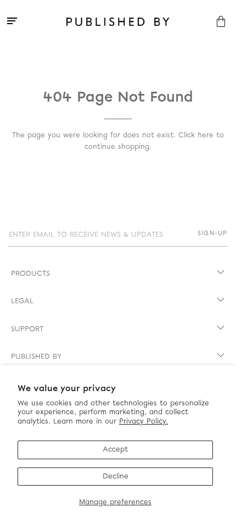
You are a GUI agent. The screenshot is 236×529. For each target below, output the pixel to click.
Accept (115, 450)
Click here (195, 135)
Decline (115, 476)
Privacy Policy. (143, 421)
